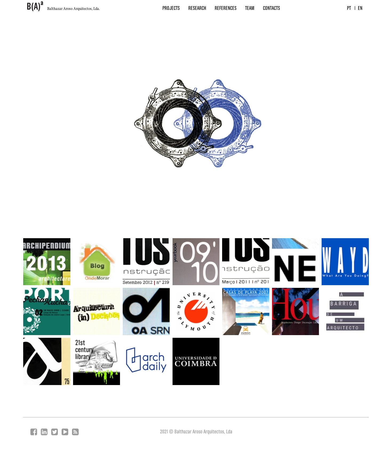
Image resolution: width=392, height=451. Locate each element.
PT (349, 8)
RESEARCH (197, 8)
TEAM (249, 8)
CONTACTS (271, 8)
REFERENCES (226, 8)
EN (360, 8)
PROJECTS (171, 8)
